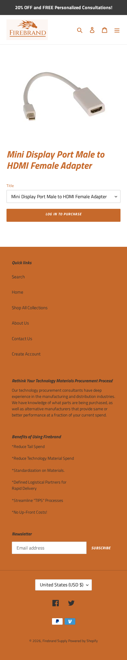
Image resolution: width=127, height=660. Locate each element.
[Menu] (117, 30)
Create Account (26, 353)
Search (18, 276)
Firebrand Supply (55, 641)
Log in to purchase (63, 214)
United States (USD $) (61, 584)
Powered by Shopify (83, 641)
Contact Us (22, 338)
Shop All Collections (30, 307)
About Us (20, 323)
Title (10, 185)
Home (17, 292)
